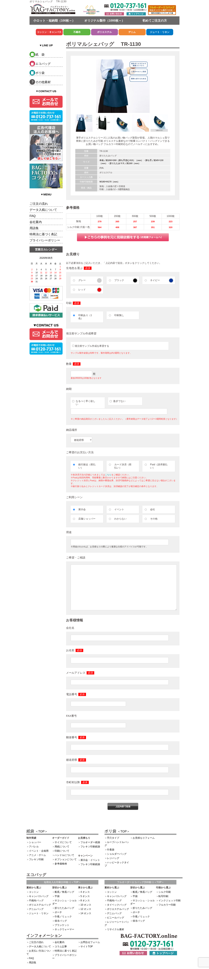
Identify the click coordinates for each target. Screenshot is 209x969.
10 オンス (85, 904)
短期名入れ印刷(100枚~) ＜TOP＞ (62, 882)
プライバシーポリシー (45, 240)
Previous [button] (73, 124)
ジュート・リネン (160, 32)
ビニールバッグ (115, 917)
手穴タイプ (113, 838)
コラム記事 (61, 946)
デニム (132, 32)
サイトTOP (86, 946)
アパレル (34, 846)
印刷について (62, 851)
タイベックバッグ (117, 904)
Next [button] (172, 124)
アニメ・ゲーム (37, 855)
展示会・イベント (90, 860)
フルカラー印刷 (167, 904)
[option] (122, 86)
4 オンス (85, 892)
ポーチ (58, 912)
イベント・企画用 (39, 851)
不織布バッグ (36, 900)
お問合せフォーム (90, 942)
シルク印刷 (165, 892)
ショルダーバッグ (117, 854)
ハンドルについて (64, 855)
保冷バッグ (61, 921)
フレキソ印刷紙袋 (90, 846)
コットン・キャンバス (49, 32)
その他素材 (43, 82)
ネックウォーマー (64, 929)
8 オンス (85, 900)
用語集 (34, 228)
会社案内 (36, 222)
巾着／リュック (63, 916)
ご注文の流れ (39, 203)
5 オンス (85, 896)
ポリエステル (104, 32)
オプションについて (66, 859)
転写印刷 (163, 896)
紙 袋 (40, 54)
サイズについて (63, 842)
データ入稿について (43, 209)
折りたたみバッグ (64, 908)
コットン (34, 892)
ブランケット (62, 925)
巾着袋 (110, 849)
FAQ (33, 216)
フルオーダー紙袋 (90, 842)
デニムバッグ (36, 909)
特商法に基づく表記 (43, 234)
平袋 (57, 896)
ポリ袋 (40, 73)
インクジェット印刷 (170, 900)
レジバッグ (113, 858)
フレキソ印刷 (36, 859)
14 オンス (85, 913)
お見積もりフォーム (144, 838)
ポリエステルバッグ (40, 904)
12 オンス (85, 909)
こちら (108, 474)
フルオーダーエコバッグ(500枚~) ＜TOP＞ (140, 882)
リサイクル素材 (115, 929)
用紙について (62, 846)
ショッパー (35, 842)
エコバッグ (43, 63)
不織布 (77, 32)
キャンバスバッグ (39, 896)
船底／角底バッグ (64, 892)
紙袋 (37, 831)
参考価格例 (61, 863)
